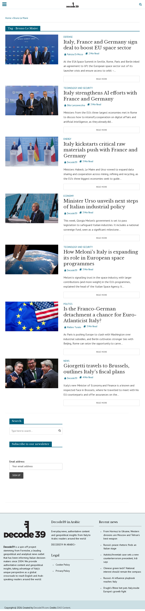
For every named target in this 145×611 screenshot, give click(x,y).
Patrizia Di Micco (75, 54)
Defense (68, 37)
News (66, 361)
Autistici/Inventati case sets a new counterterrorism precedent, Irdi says (121, 558)
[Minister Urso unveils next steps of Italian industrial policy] (31, 208)
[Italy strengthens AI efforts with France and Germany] (31, 100)
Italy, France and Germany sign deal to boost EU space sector (100, 45)
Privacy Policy (63, 570)
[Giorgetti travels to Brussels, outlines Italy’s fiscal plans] (31, 373)
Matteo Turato (74, 327)
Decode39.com (41, 607)
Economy (68, 196)
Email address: (17, 461)
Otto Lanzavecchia (76, 105)
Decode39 (72, 162)
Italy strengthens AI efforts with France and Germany (100, 96)
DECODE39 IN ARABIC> (63, 544)
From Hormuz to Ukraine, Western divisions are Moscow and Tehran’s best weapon (121, 535)
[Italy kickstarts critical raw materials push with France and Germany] (31, 151)
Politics (67, 304)
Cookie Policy (63, 564)
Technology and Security (78, 88)
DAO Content (63, 607)
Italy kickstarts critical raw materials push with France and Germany (100, 150)
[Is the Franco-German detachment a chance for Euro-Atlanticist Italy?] (31, 316)
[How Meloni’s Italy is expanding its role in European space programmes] (31, 259)
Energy (67, 139)
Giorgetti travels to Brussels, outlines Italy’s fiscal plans (96, 369)
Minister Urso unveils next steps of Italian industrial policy (100, 204)
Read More (101, 79)
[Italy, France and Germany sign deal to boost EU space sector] (31, 49)
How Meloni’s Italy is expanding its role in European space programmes (100, 258)
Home (8, 18)
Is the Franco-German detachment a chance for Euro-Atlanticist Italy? (100, 314)
